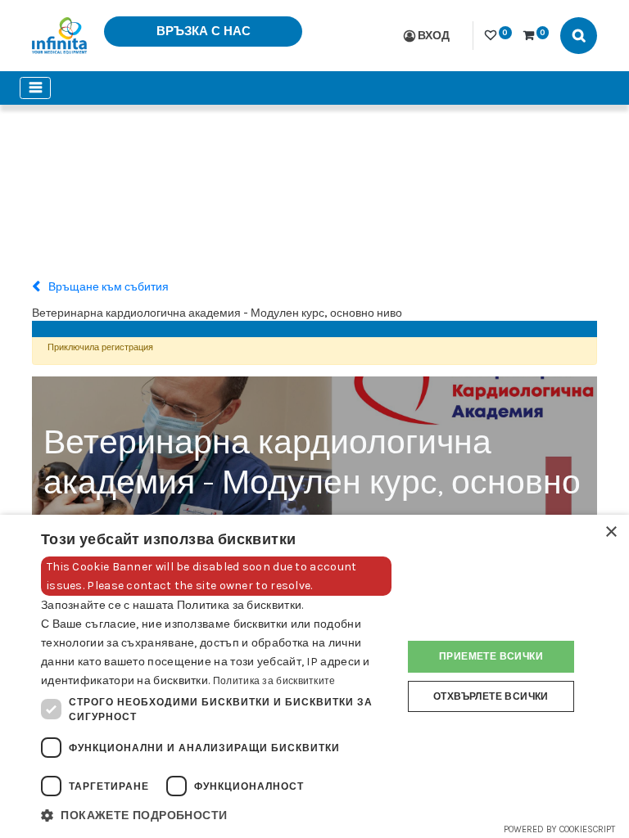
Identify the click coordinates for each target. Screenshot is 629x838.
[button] (216, 815)
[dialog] (314, 676)
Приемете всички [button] (491, 656)
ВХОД (434, 36)
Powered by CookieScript (559, 829)
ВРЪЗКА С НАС (203, 31)
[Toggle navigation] (35, 88)
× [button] (610, 532)
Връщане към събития (107, 287)
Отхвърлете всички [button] (491, 696)
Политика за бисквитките (274, 681)
